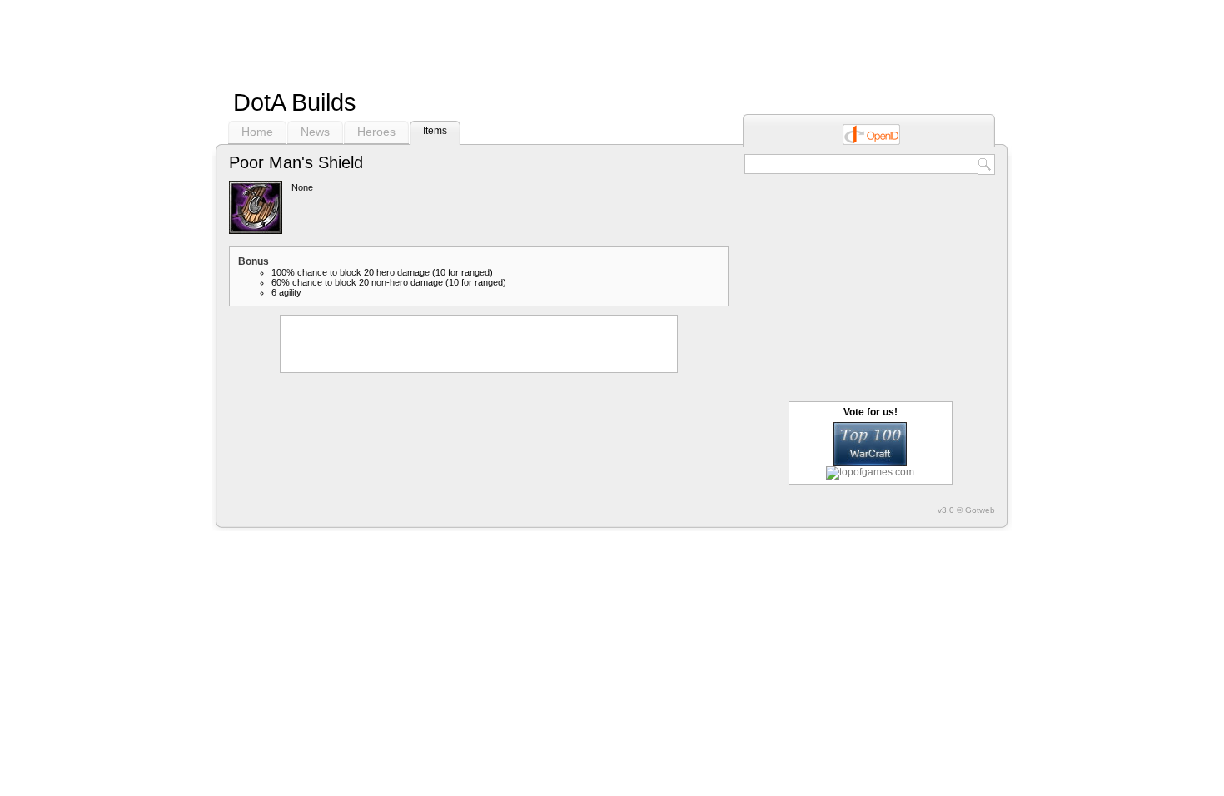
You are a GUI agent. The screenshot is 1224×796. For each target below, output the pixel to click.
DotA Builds (294, 102)
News (315, 131)
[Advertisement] (612, 41)
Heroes (376, 131)
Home (257, 131)
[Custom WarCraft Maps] (870, 463)
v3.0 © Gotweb (966, 510)
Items (435, 131)
